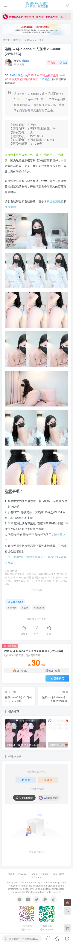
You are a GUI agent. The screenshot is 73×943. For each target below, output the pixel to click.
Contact (38, 877)
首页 (7, 40)
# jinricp (12, 607)
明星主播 (17, 40)
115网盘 (45, 79)
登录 (27, 780)
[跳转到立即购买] (67, 928)
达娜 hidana (30, 40)
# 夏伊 (25, 607)
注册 (49, 780)
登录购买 (59, 678)
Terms (33, 874)
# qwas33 (39, 607)
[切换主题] (67, 911)
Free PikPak (58, 874)
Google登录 (51, 798)
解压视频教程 (55, 201)
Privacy (22, 874)
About (11, 874)
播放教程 (10, 207)
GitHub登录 (26, 798)
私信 (64, 62)
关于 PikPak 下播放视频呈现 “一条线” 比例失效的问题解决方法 (35, 77)
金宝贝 (18, 61)
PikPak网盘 (16, 75)
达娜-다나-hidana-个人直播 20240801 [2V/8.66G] (33, 51)
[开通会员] (67, 902)
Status (44, 874)
